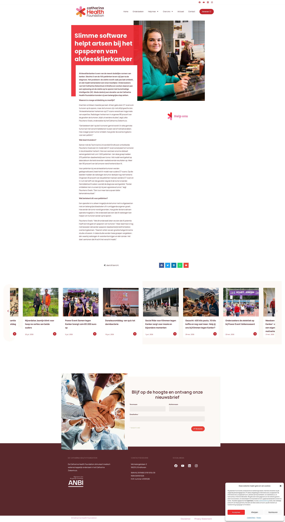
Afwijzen (254, 512)
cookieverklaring (264, 501)
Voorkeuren (273, 512)
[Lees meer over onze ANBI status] (79, 481)
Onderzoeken (138, 11)
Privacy (258, 518)
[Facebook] (199, 2)
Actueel (181, 11)
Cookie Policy (251, 518)
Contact (191, 11)
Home (125, 11)
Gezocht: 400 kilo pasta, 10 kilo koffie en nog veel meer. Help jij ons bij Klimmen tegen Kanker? (268, 324)
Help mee (152, 11)
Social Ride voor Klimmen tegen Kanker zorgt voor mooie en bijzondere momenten (228, 324)
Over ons (166, 11)
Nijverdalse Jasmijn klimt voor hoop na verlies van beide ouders (106, 324)
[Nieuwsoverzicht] (28, 302)
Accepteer (236, 512)
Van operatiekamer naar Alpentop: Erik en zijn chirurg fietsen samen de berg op (26, 324)
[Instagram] (212, 2)
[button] (280, 486)
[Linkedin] (208, 2)
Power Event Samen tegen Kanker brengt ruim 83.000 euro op (148, 324)
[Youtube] (204, 2)
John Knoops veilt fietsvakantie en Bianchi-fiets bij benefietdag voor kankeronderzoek (67, 324)
